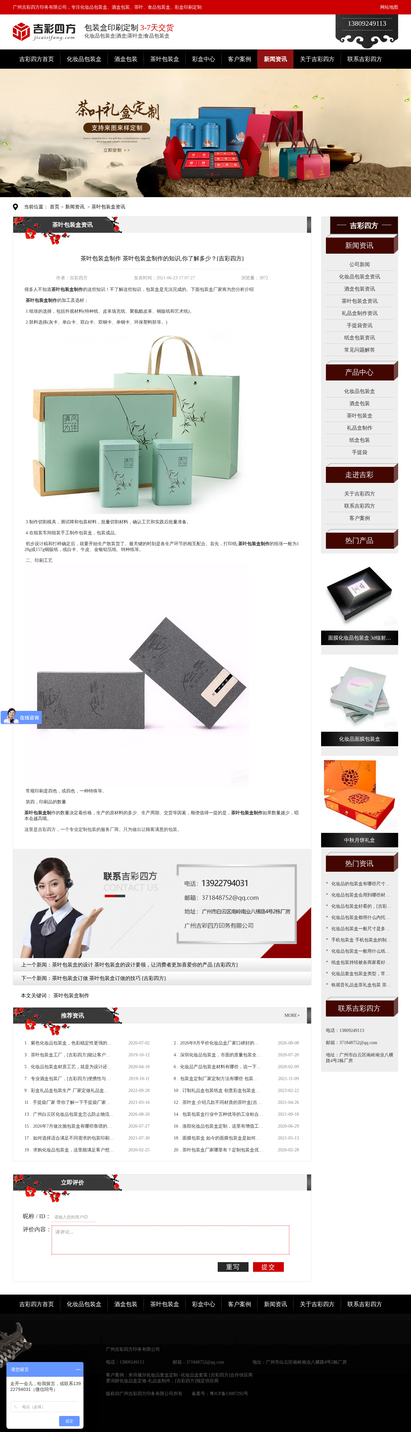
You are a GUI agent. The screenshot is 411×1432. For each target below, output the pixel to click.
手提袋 (359, 452)
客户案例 (239, 59)
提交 (268, 1266)
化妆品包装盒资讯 (359, 276)
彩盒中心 (203, 59)
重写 (233, 1266)
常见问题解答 (359, 350)
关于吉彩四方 (317, 59)
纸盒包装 (359, 440)
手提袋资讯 (359, 325)
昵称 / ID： (37, 1216)
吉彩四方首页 (36, 59)
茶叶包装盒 (164, 59)
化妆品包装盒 (84, 59)
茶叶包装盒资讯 (108, 206)
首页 (54, 206)
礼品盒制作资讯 (360, 313)
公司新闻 (359, 264)
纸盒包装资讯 (359, 337)
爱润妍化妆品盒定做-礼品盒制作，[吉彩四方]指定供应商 (162, 1380)
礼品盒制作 (359, 428)
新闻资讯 (275, 59)
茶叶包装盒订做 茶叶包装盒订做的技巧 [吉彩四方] (109, 978)
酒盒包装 (125, 59)
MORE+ (292, 1015)
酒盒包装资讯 (359, 289)
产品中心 (359, 372)
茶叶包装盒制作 (71, 995)
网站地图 (389, 7)
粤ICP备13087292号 (229, 1393)
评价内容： (37, 1229)
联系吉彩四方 (364, 59)
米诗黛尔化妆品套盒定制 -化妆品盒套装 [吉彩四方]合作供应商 (190, 1375)
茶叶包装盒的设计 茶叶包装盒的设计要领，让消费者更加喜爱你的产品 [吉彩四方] (145, 964)
